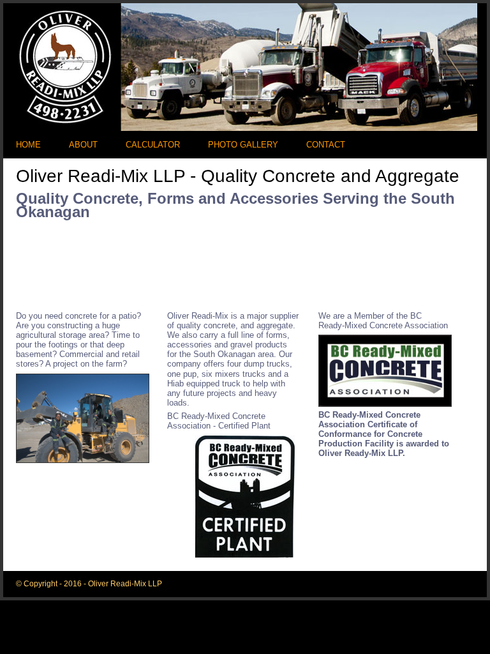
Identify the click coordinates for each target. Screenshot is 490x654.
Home (28, 145)
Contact (325, 145)
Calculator (153, 145)
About (83, 145)
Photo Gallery (243, 145)
